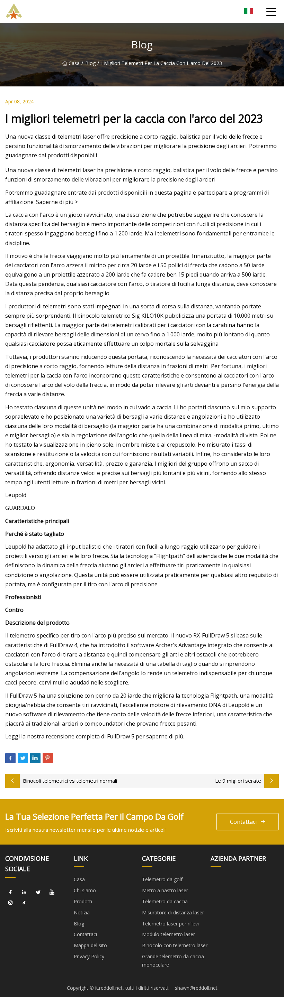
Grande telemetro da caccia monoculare (173, 960)
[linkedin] (24, 892)
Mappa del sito (90, 945)
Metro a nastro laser (165, 890)
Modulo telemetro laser (168, 934)
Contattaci (243, 822)
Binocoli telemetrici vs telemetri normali (70, 780)
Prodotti (83, 901)
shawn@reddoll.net (196, 988)
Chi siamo (85, 890)
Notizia (82, 912)
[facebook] (10, 892)
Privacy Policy (89, 956)
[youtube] (52, 892)
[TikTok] (24, 903)
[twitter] (38, 892)
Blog (90, 63)
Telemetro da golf (162, 879)
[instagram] (10, 903)
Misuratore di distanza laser (173, 912)
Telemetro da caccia (165, 901)
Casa (74, 63)
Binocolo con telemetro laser (174, 945)
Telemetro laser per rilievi (170, 923)
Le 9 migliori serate (238, 780)
